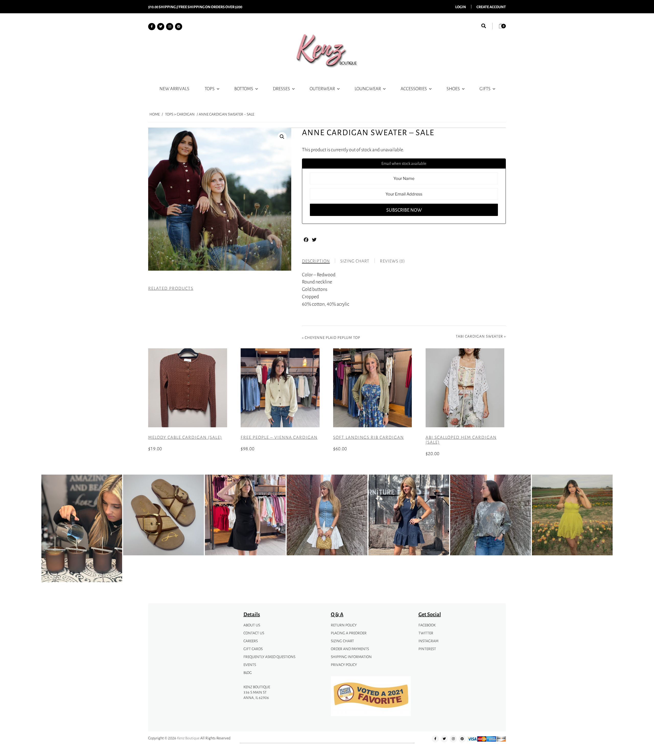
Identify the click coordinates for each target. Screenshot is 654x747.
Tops (210, 88)
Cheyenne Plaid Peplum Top (332, 337)
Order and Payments (350, 648)
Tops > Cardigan (180, 114)
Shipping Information (351, 656)
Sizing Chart (342, 640)
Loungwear (368, 88)
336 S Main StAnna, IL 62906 (256, 695)
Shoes (453, 88)
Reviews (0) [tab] (392, 261)
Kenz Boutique (188, 737)
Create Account (491, 6)
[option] (81, 529)
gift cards (253, 648)
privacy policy (344, 664)
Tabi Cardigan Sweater (479, 336)
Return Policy (344, 625)
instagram (428, 640)
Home (154, 114)
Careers (250, 640)
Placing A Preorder (349, 632)
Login (460, 6)
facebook (427, 625)
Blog (247, 672)
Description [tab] (316, 261)
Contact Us (253, 632)
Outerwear (322, 88)
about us (251, 625)
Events (249, 664)
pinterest (427, 648)
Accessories (414, 88)
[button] (282, 136)
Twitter (425, 632)
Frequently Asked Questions (269, 656)
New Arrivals (174, 88)
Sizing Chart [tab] (354, 261)
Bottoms (243, 88)
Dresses (281, 88)
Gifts (485, 88)
